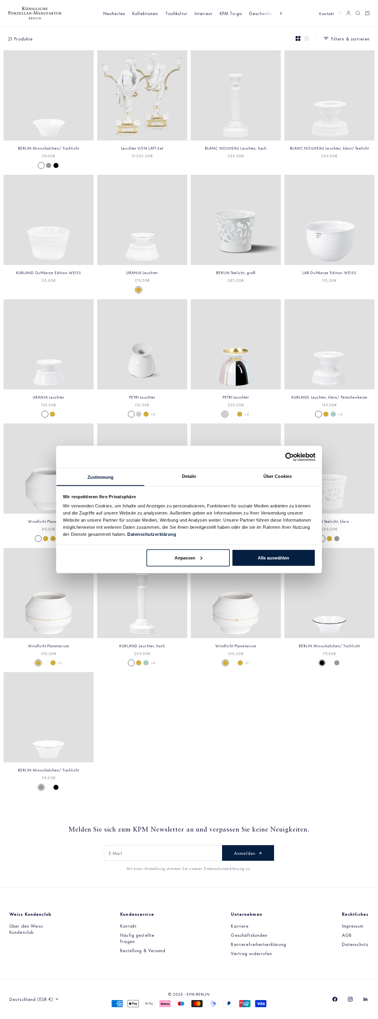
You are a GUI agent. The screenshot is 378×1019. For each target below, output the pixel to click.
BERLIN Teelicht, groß (235, 272)
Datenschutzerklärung (151, 534)
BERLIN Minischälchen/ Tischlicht (48, 148)
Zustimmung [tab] (100, 477)
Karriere (240, 925)
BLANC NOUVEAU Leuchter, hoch (236, 148)
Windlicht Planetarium (48, 521)
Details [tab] (189, 476)
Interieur (204, 13)
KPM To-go (231, 13)
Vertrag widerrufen (251, 953)
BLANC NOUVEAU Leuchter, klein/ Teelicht (329, 148)
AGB (347, 934)
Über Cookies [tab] (277, 476)
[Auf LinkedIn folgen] (366, 999)
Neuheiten (114, 13)
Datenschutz (355, 944)
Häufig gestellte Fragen (137, 937)
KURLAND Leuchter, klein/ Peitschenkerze (329, 396)
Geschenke (260, 13)
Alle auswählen (273, 557)
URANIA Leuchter (142, 272)
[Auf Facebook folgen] (335, 999)
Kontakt (326, 13)
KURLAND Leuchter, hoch (142, 645)
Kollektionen (145, 13)
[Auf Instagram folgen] (350, 999)
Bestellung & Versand (142, 950)
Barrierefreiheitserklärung (258, 944)
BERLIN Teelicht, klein (329, 521)
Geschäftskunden (249, 934)
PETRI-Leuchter (142, 396)
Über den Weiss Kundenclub (26, 928)
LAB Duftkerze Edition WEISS (329, 272)
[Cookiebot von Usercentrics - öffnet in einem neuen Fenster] (289, 456)
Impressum (353, 925)
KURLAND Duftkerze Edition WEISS (49, 272)
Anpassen (185, 557)
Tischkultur (176, 13)
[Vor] (281, 13)
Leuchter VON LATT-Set (142, 148)
